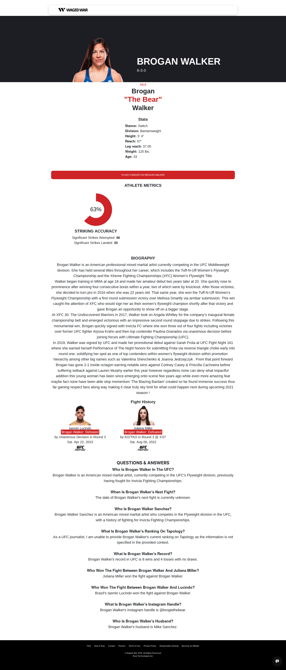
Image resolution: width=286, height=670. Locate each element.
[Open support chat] (277, 661)
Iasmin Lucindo (80, 428)
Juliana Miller (143, 428)
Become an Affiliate (190, 646)
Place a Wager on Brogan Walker (143, 175)
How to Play (99, 646)
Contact (111, 646)
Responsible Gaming (169, 646)
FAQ (89, 646)
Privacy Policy (150, 646)
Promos (121, 646)
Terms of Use (134, 646)
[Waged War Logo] (73, 10)
